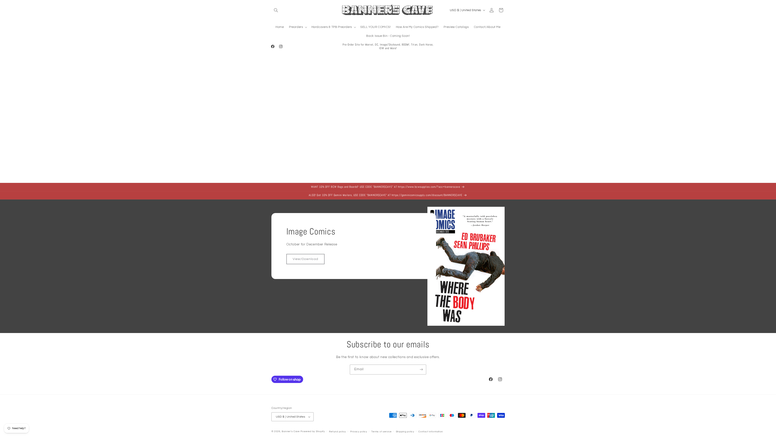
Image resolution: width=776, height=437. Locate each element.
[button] (276, 10)
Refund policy (337, 432)
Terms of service (381, 432)
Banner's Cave (291, 431)
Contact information (430, 432)
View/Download (305, 259)
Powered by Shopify (312, 431)
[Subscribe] (421, 369)
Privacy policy (358, 432)
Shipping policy (405, 432)
